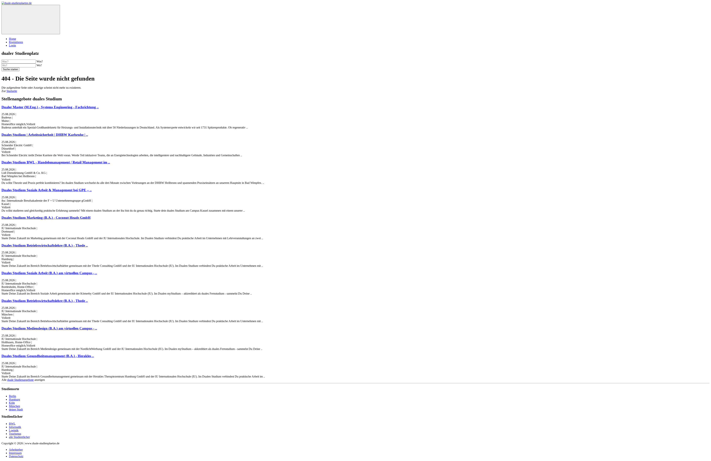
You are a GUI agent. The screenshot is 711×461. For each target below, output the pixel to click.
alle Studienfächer (19, 437)
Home (12, 38)
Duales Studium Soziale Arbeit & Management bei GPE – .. (46, 190)
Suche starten (10, 69)
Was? (39, 61)
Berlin (12, 396)
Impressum (15, 453)
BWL (12, 423)
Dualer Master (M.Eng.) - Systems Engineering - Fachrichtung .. (50, 107)
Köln (12, 402)
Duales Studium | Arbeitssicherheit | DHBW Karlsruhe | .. (44, 135)
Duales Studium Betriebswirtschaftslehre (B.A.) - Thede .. (44, 245)
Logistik (14, 430)
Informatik (15, 427)
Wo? (39, 65)
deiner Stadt (16, 409)
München (14, 406)
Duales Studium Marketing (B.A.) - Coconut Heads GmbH (46, 218)
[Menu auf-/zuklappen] (30, 19)
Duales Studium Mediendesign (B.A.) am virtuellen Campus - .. (49, 328)
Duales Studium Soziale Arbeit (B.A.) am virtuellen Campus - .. (49, 273)
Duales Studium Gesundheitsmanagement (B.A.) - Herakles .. (47, 356)
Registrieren (16, 42)
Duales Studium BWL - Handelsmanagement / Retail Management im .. (55, 162)
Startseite (11, 91)
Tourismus (15, 433)
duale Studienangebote (20, 379)
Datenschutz (16, 456)
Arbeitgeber (16, 449)
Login (12, 45)
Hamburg (14, 399)
